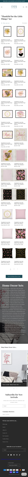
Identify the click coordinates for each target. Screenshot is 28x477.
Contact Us (5, 433)
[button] (1, 7)
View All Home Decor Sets (14, 276)
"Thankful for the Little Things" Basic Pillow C (5, 223)
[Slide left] (11, 388)
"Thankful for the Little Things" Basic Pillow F (18, 262)
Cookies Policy (6, 438)
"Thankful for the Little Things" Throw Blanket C (19, 184)
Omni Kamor (12, 474)
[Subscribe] (24, 406)
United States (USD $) (13, 465)
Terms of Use (5, 441)
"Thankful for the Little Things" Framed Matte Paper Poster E (6, 102)
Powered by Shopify (16, 474)
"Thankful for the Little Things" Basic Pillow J (18, 223)
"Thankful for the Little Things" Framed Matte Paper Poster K (20, 40)
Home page (5, 424)
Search (4, 427)
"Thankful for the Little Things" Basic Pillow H (18, 242)
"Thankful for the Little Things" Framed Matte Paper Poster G (6, 82)
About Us (4, 430)
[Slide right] (16, 388)
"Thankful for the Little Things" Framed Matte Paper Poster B (20, 123)
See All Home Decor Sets (10, 339)
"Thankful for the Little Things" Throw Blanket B (6, 203)
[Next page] (17, 269)
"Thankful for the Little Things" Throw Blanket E (19, 143)
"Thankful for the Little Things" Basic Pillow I (5, 242)
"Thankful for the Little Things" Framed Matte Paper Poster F (20, 82)
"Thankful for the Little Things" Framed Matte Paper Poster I (20, 61)
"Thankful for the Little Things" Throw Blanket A (19, 203)
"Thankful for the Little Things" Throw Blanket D (6, 184)
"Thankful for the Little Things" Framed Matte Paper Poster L (6, 40)
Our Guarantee (6, 435)
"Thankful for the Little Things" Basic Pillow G (5, 262)
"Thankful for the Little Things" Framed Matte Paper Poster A (6, 144)
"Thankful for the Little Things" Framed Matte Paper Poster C (6, 123)
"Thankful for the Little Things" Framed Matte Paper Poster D (20, 102)
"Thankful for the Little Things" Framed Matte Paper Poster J (6, 61)
